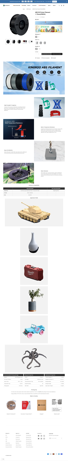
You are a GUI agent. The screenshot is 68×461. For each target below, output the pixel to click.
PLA (6, 435)
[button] (64, 5)
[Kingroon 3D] (6, 5)
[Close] (66, 1)
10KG (39, 48)
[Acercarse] (31, 13)
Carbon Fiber (8, 443)
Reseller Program (19, 446)
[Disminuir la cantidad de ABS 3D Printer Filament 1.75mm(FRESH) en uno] (36, 54)
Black (41, 43)
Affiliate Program (18, 441)
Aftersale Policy (28, 439)
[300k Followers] (38, 436)
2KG (36, 48)
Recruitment (18, 439)
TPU (6, 439)
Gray (44, 43)
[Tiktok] (41, 439)
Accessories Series (9, 446)
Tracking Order (28, 435)
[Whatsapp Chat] (44, 439)
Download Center (29, 441)
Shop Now (54, 1)
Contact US (17, 437)
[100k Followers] (41, 436)
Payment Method (29, 443)
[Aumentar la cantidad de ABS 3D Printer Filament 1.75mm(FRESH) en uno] (40, 54)
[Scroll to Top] (66, 456)
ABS (6, 441)
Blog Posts (17, 443)
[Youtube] (38, 439)
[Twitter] (44, 436)
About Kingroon (18, 435)
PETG (6, 437)
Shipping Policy (28, 437)
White (37, 43)
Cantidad (36, 51)
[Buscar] (59, 5)
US (36, 36)
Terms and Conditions (29, 446)
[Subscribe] (61, 438)
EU (38, 36)
